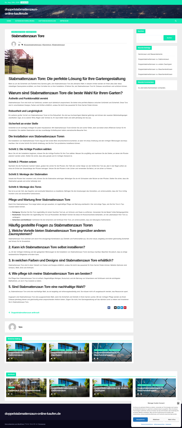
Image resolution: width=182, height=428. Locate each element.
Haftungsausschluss (159, 424)
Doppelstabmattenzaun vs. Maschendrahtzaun (107, 353)
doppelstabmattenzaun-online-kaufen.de (33, 413)
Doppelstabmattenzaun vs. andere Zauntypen (67, 353)
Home (9, 21)
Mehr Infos (171, 419)
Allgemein (69, 350)
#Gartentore (46, 45)
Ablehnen (156, 419)
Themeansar (41, 424)
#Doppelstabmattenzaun (33, 45)
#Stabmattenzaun (58, 45)
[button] (178, 403)
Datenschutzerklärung (147, 424)
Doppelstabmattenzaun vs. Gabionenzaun (21, 353)
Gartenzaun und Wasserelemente (150, 54)
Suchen (141, 31)
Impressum (168, 424)
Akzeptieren (140, 419)
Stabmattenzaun (31, 31)
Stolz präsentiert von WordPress (14, 424)
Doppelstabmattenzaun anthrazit (25, 313)
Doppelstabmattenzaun (18, 31)
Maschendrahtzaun (114, 350)
